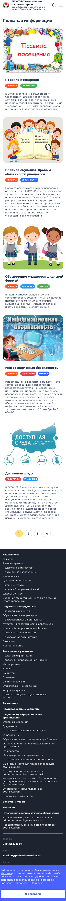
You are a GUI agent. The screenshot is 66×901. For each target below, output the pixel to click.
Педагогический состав (18, 567)
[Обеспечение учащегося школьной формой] (33, 246)
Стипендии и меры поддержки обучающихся (22, 790)
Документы (10, 726)
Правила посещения (22, 80)
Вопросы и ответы (14, 801)
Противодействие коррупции (22, 709)
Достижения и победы (17, 580)
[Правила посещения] (33, 49)
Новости (8, 668)
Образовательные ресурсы (20, 615)
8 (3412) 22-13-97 (12, 843)
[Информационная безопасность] (33, 337)
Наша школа (11, 554)
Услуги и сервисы (14, 690)
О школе (8, 559)
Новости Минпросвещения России (25, 628)
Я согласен (33, 894)
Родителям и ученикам (18, 651)
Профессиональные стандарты (22, 619)
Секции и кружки (14, 681)
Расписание (10, 703)
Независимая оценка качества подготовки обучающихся (29, 826)
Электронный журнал (16, 610)
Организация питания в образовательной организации (29, 745)
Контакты (9, 807)
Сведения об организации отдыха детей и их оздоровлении (29, 599)
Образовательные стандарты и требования (30, 739)
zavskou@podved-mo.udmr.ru (22, 855)
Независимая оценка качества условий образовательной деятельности (27, 819)
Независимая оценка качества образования (31, 813)
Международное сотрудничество (24, 755)
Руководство (11, 750)
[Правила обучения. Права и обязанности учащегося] (33, 139)
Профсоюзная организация (20, 636)
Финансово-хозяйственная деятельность (28, 759)
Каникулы (9, 672)
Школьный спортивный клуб (21, 589)
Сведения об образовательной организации (22, 716)
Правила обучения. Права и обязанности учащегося (28, 172)
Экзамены (9, 677)
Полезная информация (17, 655)
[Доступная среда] (33, 443)
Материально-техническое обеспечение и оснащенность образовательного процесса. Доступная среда (30, 781)
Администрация (13, 563)
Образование (11, 734)
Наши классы (11, 576)
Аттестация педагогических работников (28, 623)
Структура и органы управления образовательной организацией (23, 773)
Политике (37, 883)
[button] (54, 5)
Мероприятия (11, 664)
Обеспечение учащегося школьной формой (34, 278)
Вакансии (9, 641)
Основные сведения (15, 721)
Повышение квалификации (20, 632)
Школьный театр (13, 585)
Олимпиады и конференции (20, 685)
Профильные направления (20, 571)
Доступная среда (19, 473)
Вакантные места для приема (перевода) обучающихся (28, 765)
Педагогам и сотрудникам (19, 606)
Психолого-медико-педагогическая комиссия (25, 696)
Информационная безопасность (31, 368)
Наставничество (13, 645)
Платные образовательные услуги (24, 730)
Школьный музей (13, 593)
